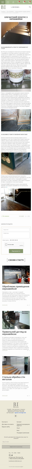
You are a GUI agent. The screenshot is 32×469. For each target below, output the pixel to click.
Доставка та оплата (8, 424)
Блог (18, 430)
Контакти (5, 422)
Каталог (19, 422)
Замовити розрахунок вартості (23, 425)
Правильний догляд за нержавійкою (14, 333)
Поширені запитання (23, 433)
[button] (16, 7)
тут (6, 187)
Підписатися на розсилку (16, 446)
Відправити (16, 251)
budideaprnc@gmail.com (15, 461)
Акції (18, 428)
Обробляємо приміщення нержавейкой (15, 287)
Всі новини (5, 216)
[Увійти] (13, 2)
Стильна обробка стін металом (13, 378)
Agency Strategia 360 (20, 412)
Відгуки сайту (6, 426)
